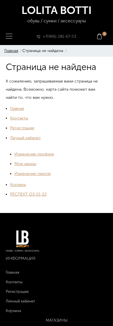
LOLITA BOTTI (56, 14)
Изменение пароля (32, 173)
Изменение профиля (34, 154)
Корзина (18, 184)
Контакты (19, 118)
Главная (11, 50)
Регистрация (22, 128)
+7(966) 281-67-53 (59, 36)
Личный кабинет (25, 137)
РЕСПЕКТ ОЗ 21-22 (28, 194)
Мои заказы (25, 163)
